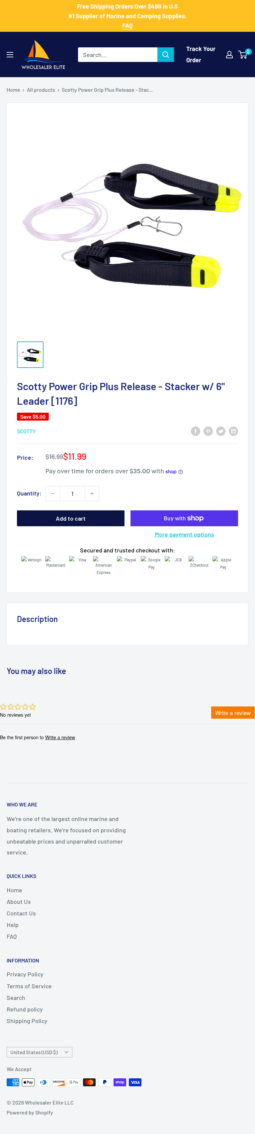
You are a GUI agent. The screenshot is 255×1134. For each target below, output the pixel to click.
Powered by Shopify (30, 1112)
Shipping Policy (27, 1020)
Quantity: (29, 493)
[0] (243, 55)
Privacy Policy (25, 974)
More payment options (184, 534)
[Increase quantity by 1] (92, 493)
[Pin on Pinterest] (208, 431)
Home (13, 89)
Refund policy (25, 1009)
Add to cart (71, 518)
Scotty (26, 431)
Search (16, 997)
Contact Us (21, 913)
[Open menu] (10, 54)
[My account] (229, 54)
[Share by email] (233, 431)
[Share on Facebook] (195, 431)
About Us (19, 901)
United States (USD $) (33, 1052)
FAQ (12, 936)
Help (13, 924)
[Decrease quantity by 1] (53, 493)
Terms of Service (29, 986)
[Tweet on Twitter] (220, 431)
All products (41, 89)
